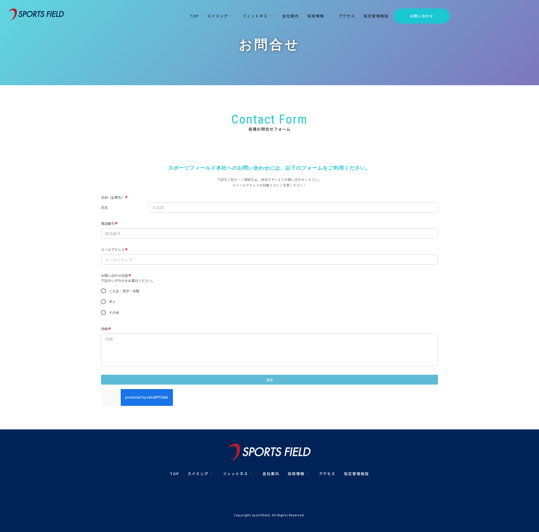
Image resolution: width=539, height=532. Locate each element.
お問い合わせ (421, 15)
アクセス (347, 15)
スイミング (217, 15)
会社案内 (290, 15)
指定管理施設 (376, 15)
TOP (194, 15)
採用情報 (315, 15)
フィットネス (255, 15)
